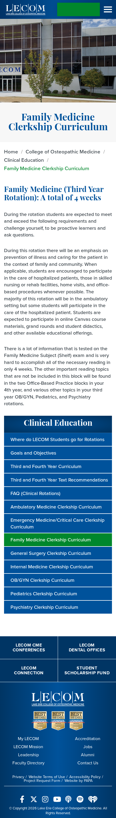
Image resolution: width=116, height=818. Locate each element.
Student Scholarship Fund (87, 670)
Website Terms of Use (47, 776)
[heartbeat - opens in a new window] (93, 796)
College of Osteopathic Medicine (63, 151)
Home (11, 151)
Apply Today (78, 9)
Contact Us (87, 763)
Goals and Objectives (33, 452)
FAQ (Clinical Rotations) (35, 493)
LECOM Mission (28, 747)
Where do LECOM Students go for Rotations (57, 439)
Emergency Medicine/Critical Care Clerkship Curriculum (57, 523)
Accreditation (87, 738)
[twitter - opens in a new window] (33, 796)
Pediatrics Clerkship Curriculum (44, 593)
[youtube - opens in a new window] (56, 796)
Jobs (87, 747)
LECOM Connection (29, 670)
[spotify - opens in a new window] (80, 796)
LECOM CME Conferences (29, 647)
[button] (108, 9)
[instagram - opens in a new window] (45, 796)
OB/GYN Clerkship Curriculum (42, 580)
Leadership (28, 755)
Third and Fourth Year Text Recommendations (59, 479)
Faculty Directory (28, 763)
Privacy (18, 776)
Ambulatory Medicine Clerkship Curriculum (56, 506)
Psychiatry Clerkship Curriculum (44, 607)
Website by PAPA (78, 780)
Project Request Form (42, 780)
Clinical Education (24, 159)
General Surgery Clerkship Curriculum (51, 553)
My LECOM (28, 738)
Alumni (87, 755)
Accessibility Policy (85, 776)
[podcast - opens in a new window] (68, 796)
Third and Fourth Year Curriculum (46, 466)
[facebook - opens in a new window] (22, 796)
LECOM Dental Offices (87, 647)
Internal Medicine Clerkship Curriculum (52, 566)
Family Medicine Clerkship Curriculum (46, 168)
